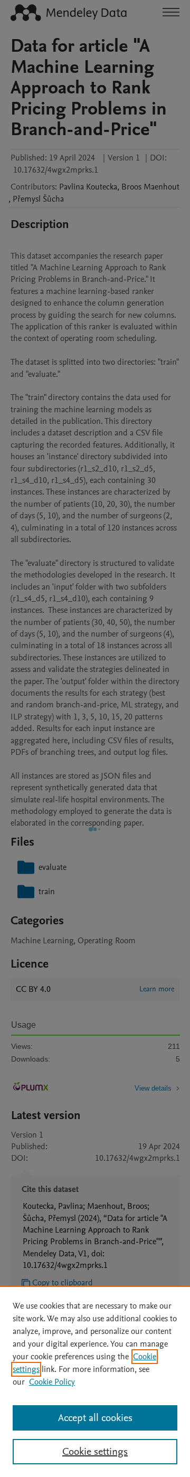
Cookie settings (95, 1452)
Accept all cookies (95, 1418)
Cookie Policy (52, 1382)
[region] (95, 1381)
